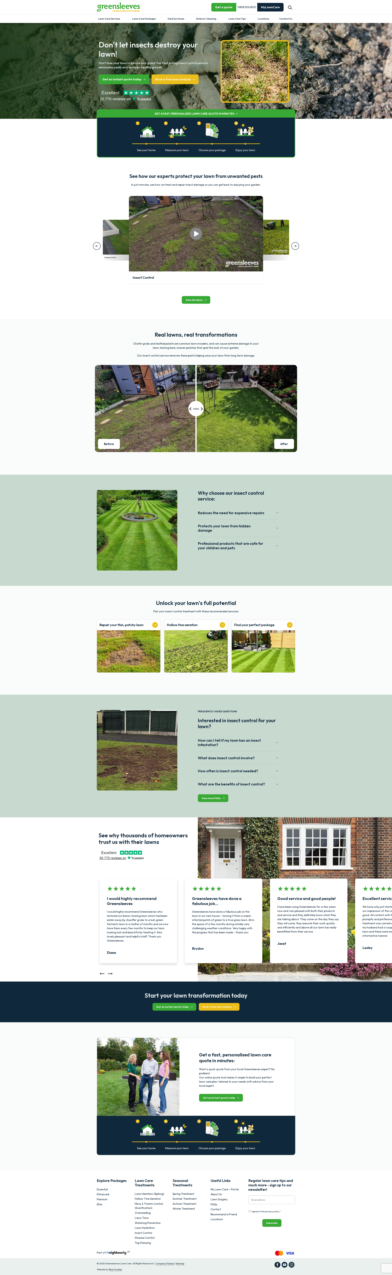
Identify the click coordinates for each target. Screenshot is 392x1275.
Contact (216, 1209)
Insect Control (143, 1233)
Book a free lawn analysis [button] (173, 79)
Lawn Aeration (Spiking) (149, 1194)
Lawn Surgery (219, 1199)
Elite (99, 1204)
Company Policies (165, 1263)
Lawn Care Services (109, 18)
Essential (102, 1189)
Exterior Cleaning (206, 18)
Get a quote (223, 7)
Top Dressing (143, 1243)
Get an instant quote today (121, 79)
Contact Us (285, 18)
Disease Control (145, 1237)
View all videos (194, 299)
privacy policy (272, 1211)
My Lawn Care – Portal (225, 1189)
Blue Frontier (115, 1269)
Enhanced (103, 1194)
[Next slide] (110, 974)
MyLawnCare (270, 7)
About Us (216, 1194)
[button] (290, 7)
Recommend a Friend (224, 1214)
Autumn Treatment (184, 1204)
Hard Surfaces (176, 18)
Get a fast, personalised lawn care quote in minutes (194, 113)
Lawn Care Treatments (145, 1182)
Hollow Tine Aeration (148, 1198)
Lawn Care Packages (144, 18)
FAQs (214, 1204)
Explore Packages (112, 1180)
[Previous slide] (102, 974)
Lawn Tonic (142, 1218)
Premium (102, 1199)
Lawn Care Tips (237, 18)
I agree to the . (266, 1211)
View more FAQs (211, 798)
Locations (263, 18)
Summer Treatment (184, 1198)
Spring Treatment (183, 1194)
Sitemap (180, 1263)
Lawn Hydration (145, 1228)
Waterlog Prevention (148, 1223)
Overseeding (143, 1213)
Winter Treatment (184, 1208)
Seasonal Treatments (182, 1182)
